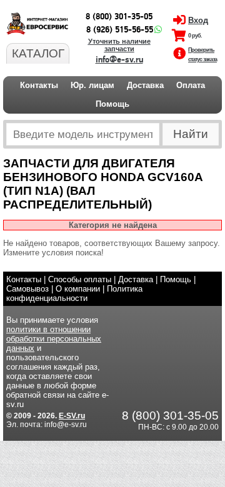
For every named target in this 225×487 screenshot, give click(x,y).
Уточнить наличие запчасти (119, 44)
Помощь (112, 104)
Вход (198, 20)
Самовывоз (27, 288)
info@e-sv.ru (119, 60)
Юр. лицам (92, 85)
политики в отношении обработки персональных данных (53, 339)
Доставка (145, 85)
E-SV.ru (72, 415)
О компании (78, 288)
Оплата (190, 85)
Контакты (39, 85)
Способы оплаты (79, 279)
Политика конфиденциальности (74, 293)
